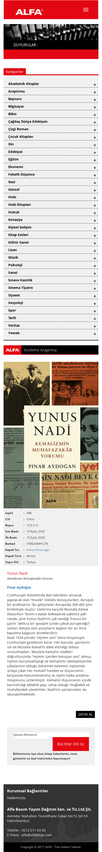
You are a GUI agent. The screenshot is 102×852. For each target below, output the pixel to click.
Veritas (14, 325)
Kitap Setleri (18, 234)
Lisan (12, 250)
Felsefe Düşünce (21, 174)
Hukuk (13, 212)
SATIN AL (85, 714)
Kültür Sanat (18, 242)
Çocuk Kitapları (20, 136)
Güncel (13, 189)
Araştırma (16, 91)
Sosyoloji (15, 302)
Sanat (13, 272)
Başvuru (15, 99)
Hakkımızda (16, 798)
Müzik (13, 257)
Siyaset (14, 295)
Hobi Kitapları (19, 204)
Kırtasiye (15, 219)
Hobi (12, 197)
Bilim (12, 114)
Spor (12, 310)
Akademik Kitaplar (23, 83)
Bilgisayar (16, 106)
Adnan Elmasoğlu (38, 550)
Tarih (12, 318)
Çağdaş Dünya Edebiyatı (27, 121)
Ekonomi (15, 166)
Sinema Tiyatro (20, 287)
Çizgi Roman (18, 129)
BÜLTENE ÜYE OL (70, 744)
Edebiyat (15, 151)
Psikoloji (15, 265)
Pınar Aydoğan (19, 587)
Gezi (11, 182)
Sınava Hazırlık (20, 280)
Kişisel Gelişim (20, 227)
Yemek (14, 333)
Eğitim (13, 159)
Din (11, 144)
